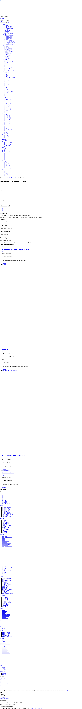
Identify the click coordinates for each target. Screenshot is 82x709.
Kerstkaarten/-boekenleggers (9, 165)
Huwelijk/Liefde (7, 105)
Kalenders (6, 172)
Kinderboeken (4, 113)
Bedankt (5, 98)
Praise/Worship (7, 133)
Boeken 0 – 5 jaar (7, 115)
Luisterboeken (6, 57)
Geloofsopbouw (7, 90)
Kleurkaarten (6, 107)
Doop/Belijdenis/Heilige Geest (9, 42)
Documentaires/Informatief (9, 88)
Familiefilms (6, 89)
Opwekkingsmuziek (8, 131)
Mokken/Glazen (7, 80)
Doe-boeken (6, 120)
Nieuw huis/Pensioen (8, 109)
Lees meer (4, 263)
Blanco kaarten (7, 100)
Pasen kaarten (6, 155)
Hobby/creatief (7, 50)
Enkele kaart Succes (8, 473)
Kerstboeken (6, 162)
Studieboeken (6, 66)
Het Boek (6, 29)
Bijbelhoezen (6, 74)
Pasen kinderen (7, 156)
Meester (5, 149)
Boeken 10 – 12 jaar (8, 117)
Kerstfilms (6, 164)
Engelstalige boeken (8, 43)
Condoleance (6, 101)
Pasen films (6, 154)
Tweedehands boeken (8, 143)
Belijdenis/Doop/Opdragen (9, 99)
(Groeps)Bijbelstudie (8, 49)
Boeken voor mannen (8, 37)
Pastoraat (6, 62)
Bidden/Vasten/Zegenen (8, 35)
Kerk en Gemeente (7, 55)
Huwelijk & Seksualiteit (8, 51)
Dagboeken (6, 171)
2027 (3, 169)
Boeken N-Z (4, 59)
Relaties (5, 63)
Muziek (3, 124)
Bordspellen (6, 135)
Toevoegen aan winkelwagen (5, 206)
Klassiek (5, 128)
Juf (5, 148)
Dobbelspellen (7, 136)
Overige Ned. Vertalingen (8, 33)
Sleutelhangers (7, 84)
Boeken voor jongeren (8, 36)
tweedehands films (7, 145)
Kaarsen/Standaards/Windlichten (10, 77)
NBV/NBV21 (6, 32)
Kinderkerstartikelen (8, 167)
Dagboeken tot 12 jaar (8, 118)
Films (3, 86)
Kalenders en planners (8, 78)
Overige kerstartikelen (8, 168)
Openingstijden (2, 18)
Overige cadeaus (7, 81)
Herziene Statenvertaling (8, 28)
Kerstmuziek (6, 163)
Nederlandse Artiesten (8, 130)
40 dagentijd (6, 152)
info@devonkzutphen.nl (70, 690)
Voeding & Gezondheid (8, 67)
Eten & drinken (7, 75)
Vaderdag (6, 175)
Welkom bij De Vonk (3, 678)
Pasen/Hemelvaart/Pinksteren (7, 151)
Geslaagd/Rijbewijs (7, 104)
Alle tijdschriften (7, 140)
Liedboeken (6, 56)
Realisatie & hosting (33, 708)
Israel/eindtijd (6, 52)
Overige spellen (7, 138)
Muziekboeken (7, 58)
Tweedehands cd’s (7, 144)
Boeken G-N (4, 45)
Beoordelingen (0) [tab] (5, 210)
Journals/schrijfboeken (8, 53)
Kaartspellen (6, 137)
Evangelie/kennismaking (8, 44)
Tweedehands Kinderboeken (9, 146)
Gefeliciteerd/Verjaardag (8, 103)
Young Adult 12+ (7, 123)
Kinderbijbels (6, 31)
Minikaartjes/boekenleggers (9, 108)
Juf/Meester (4, 147)
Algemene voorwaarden (4, 683)
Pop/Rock (6, 132)
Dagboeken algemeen (8, 40)
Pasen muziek (6, 157)
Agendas (6, 170)
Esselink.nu (40, 708)
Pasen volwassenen (7, 158)
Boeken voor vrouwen (8, 38)
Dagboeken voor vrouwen (9, 41)
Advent (5, 161)
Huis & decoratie (7, 76)
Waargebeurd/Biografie (8, 68)
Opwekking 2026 (5, 150)
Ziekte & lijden (7, 69)
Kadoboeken (6, 54)
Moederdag (6, 174)
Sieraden (6, 83)
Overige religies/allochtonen (9, 61)
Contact (1, 19)
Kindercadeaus (7, 79)
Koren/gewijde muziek (8, 129)
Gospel (5, 125)
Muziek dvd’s (6, 93)
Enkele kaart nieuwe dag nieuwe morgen (13, 455)
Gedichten (6, 46)
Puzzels (5, 82)
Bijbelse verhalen (7, 114)
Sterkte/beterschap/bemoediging (10, 112)
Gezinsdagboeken (7, 121)
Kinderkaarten (6, 106)
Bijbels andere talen (7, 27)
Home (6, 177)
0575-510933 (2, 697)
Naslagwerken (7, 60)
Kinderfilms (6, 92)
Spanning (6, 94)
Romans (5, 64)
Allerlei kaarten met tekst (8, 97)
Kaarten (3, 96)
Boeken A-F (4, 34)
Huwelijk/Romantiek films (9, 91)
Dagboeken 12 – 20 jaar (8, 119)
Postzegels (6, 111)
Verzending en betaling (4, 685)
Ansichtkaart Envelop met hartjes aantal (7, 205)
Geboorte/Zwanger (7, 102)
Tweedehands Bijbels (8, 142)
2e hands (3, 141)
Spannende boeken (7, 65)
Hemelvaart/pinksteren (8, 159)
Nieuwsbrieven (2, 679)
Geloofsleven (6, 47)
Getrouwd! (5, 349)
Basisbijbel (6, 25)
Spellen (3, 134)
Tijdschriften (4, 139)
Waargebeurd (6, 95)
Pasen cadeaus (7, 153)
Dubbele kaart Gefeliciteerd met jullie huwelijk (15, 249)
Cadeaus (3, 71)
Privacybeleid (2, 684)
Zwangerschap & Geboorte (9, 70)
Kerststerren (6, 166)
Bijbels (3, 24)
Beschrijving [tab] (4, 208)
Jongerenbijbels (7, 30)
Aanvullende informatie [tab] (6, 209)
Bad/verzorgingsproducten (9, 73)
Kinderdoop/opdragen (8, 122)
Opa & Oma (6, 110)
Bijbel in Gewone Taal (8, 26)
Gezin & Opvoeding (8, 48)
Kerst (3, 160)
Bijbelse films (6, 87)
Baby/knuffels (6, 72)
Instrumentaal (6, 126)
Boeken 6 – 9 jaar (7, 116)
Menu (8, 22)
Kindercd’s (6, 127)
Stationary (6, 85)
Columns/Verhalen (7, 39)
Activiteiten (2, 680)
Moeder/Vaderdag (5, 173)
